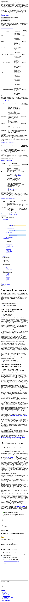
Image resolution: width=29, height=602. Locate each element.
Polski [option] (7, 279)
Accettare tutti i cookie (5, 20)
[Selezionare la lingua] (3, 271)
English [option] (7, 274)
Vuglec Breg (4, 317)
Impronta (5, 593)
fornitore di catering (20, 506)
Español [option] (7, 275)
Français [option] (8, 277)
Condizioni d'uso (6, 596)
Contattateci (5, 598)
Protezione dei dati (7, 594)
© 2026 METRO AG (5, 600)
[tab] (14, 28)
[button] (5, 219)
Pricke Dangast (9, 457)
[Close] (1, 536)
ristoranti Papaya (8, 372)
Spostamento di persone (6, 284)
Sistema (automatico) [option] (10, 269)
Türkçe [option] (7, 280)
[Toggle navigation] (1, 283)
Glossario (5, 592)
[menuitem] (17, 273)
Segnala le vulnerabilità (8, 597)
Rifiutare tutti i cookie (5, 19)
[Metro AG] (8, 214)
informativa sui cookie (12, 189)
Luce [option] (7, 267)
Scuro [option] (7, 268)
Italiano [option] (7, 278)
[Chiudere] (13, 217)
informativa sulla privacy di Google (11, 561)
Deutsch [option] (7, 273)
